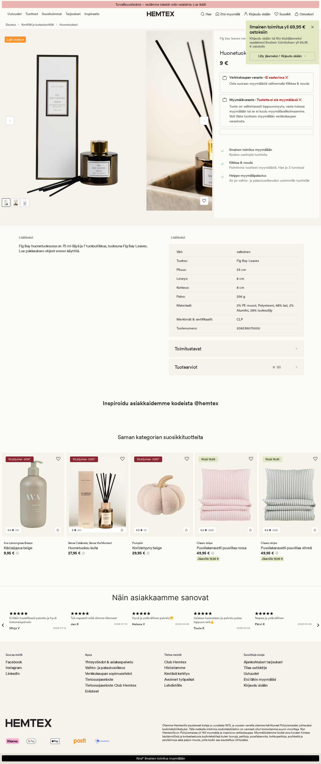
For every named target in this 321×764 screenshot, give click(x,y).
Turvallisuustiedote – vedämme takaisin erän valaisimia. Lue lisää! (160, 4)
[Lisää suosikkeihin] (204, 200)
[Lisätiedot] (17, 554)
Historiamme (174, 667)
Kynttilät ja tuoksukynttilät (37, 24)
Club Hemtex (175, 662)
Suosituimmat (52, 14)
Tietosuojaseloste (99, 679)
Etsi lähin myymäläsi (260, 679)
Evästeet (92, 691)
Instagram (14, 667)
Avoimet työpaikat (179, 679)
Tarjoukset (73, 14)
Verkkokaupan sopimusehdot (108, 673)
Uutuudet (15, 14)
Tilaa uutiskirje (255, 667)
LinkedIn (13, 673)
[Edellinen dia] (10, 120)
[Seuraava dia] (204, 120)
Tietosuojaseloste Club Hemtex (110, 685)
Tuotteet (31, 14)
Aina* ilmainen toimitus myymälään (160, 758)
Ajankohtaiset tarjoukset (263, 662)
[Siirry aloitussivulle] (160, 14)
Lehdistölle (173, 685)
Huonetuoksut (68, 24)
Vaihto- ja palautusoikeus (105, 667)
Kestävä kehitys (176, 673)
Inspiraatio (91, 14)
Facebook (14, 662)
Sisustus (11, 24)
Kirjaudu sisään (256, 685)
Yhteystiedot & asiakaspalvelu (109, 662)
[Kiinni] (312, 27)
